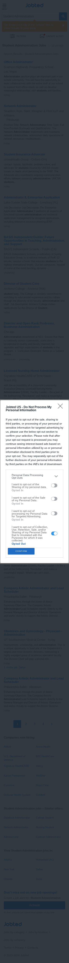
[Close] (61, 407)
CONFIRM (21, 551)
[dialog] (34, 481)
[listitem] (34, 476)
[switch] (54, 485)
